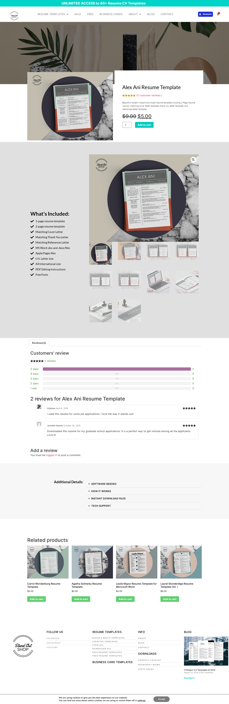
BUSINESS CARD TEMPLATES (112, 662)
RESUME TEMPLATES (51, 14)
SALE (77, 14)
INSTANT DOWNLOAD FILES (108, 498)
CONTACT (167, 14)
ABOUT (133, 14)
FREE (90, 14)
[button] (193, 159)
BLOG (151, 14)
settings (142, 700)
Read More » (190, 678)
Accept (161, 699)
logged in (51, 455)
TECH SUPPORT (101, 505)
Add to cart (144, 124)
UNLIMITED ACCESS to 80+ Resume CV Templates (104, 3)
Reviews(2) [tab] (39, 342)
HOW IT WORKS (101, 491)
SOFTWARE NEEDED (104, 483)
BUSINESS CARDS (111, 14)
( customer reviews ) (149, 95)
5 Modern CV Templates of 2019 (199, 670)
